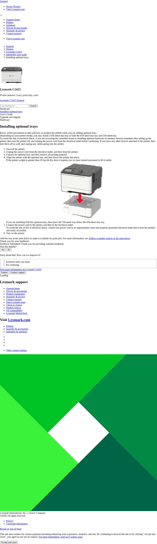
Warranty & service (15, 296)
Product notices (13, 307)
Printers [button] (9, 22)
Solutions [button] (10, 25)
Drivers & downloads (16, 291)
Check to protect (14, 305)
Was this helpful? (8, 246)
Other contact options (16, 350)
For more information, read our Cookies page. (61, 537)
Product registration (15, 294)
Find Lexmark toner (15, 302)
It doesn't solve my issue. (18, 262)
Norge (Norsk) (13, 6)
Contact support (18, 272)
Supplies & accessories (17, 329)
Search (33, 106)
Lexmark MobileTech (16, 313)
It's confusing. (13, 265)
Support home (13, 288)
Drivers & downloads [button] (16, 28)
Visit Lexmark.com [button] (15, 9)
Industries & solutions (16, 331)
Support (10, 46)
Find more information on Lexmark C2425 (20, 269)
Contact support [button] (13, 33)
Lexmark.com (19, 320)
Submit (4, 272)
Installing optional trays (11, 111)
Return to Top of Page (10, 529)
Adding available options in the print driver (109, 238)
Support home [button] (13, 19)
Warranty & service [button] (15, 30)
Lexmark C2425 (14, 52)
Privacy (9, 521)
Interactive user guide (16, 54)
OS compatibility (14, 310)
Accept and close (9, 542)
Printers (9, 49)
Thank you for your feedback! (14, 241)
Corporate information (17, 523)
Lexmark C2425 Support (12, 100)
